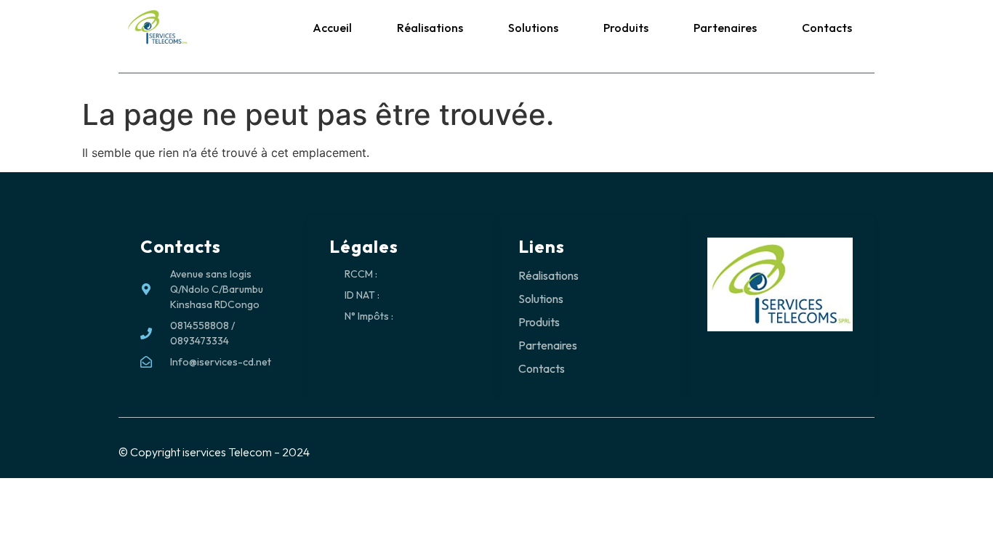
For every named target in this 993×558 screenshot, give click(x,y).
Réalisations (430, 27)
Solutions (533, 27)
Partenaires (725, 27)
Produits (625, 27)
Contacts (827, 27)
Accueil (332, 27)
